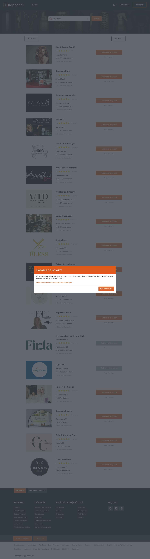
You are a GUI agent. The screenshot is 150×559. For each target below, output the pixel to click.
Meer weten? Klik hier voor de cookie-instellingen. (54, 283)
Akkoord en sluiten (106, 289)
